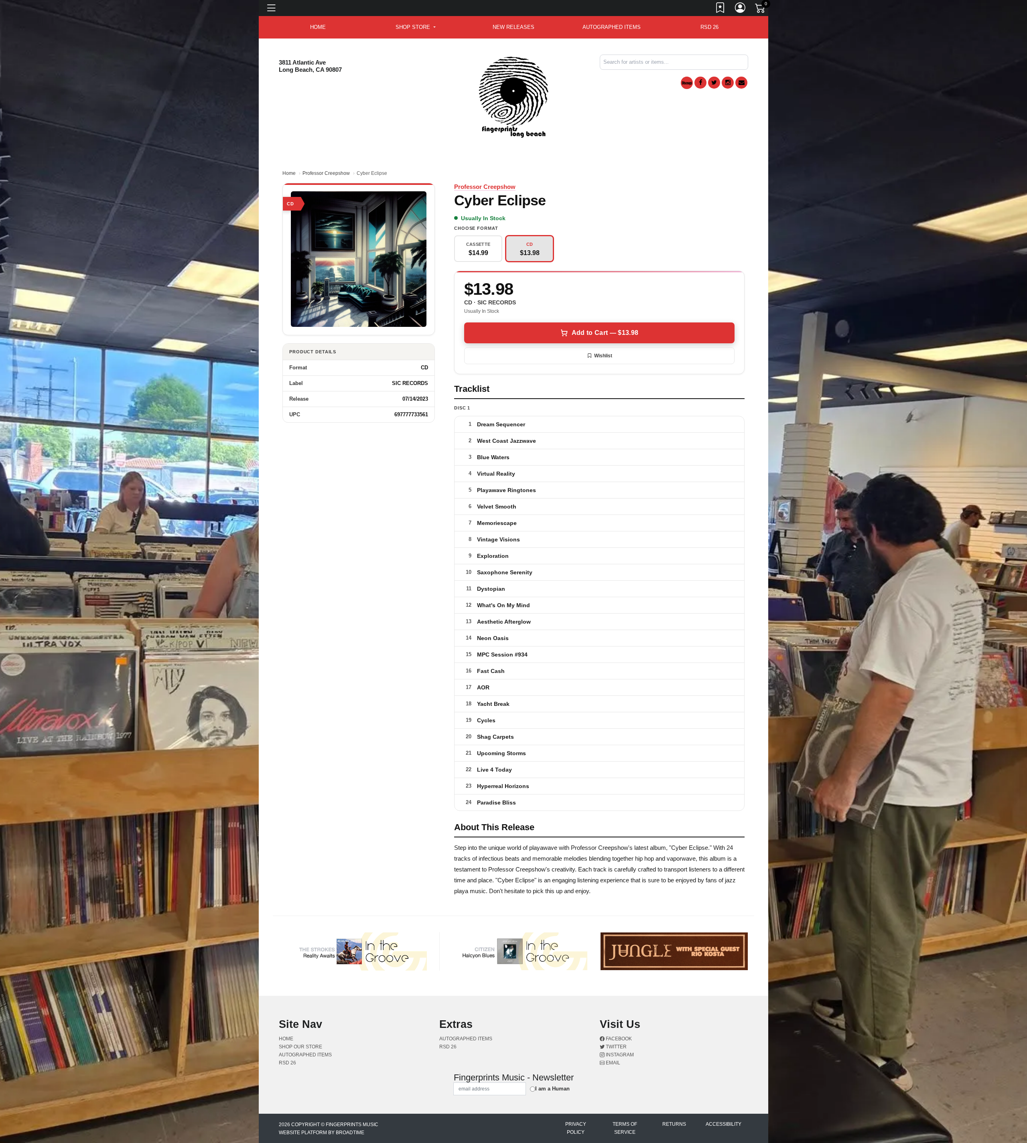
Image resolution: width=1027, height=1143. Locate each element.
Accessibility (723, 1124)
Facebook (618, 1039)
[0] (760, 10)
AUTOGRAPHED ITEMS (612, 27)
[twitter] (714, 82)
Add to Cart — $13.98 (605, 332)
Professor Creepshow (326, 173)
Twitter (616, 1047)
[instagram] (728, 82)
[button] (415, 27)
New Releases (513, 27)
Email (612, 1063)
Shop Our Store (300, 1047)
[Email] (741, 82)
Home (289, 173)
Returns (674, 1124)
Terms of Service (625, 1128)
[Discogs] (687, 83)
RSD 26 (709, 27)
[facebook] (700, 82)
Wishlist (603, 356)
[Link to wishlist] (720, 9)
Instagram (619, 1055)
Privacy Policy (575, 1128)
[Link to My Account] (740, 9)
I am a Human (552, 1089)
